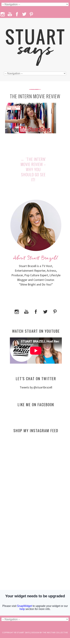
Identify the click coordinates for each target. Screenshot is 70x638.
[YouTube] (26, 311)
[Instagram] (16, 311)
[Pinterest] (54, 311)
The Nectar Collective (55, 632)
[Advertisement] (36, 468)
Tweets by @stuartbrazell (36, 387)
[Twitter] (45, 311)
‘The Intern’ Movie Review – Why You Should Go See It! (33, 169)
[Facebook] (35, 311)
